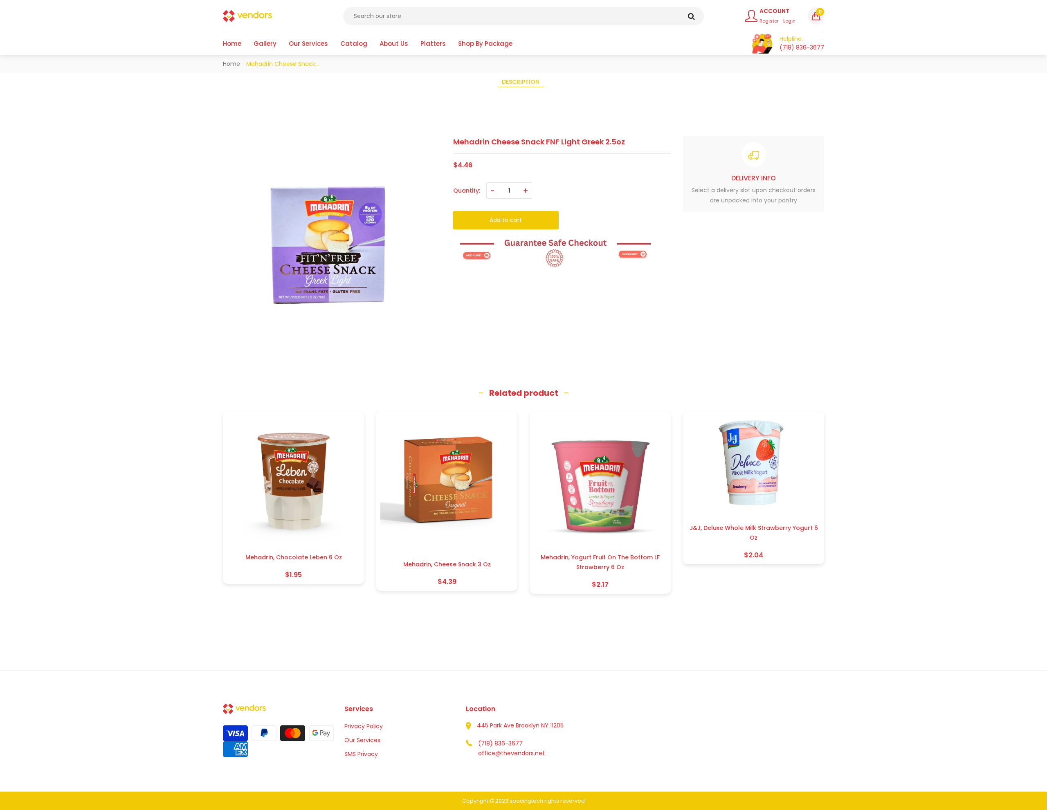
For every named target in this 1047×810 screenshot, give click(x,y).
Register (769, 21)
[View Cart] (762, 43)
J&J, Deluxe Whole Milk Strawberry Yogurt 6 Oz (754, 533)
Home (231, 64)
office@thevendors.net (511, 753)
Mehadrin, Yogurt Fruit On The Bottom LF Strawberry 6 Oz (600, 562)
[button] (816, 16)
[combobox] (523, 16)
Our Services (362, 740)
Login (789, 21)
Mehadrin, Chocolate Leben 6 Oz (293, 557)
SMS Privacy (361, 754)
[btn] (691, 16)
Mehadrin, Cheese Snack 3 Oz (447, 564)
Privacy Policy (363, 726)
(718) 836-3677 (500, 743)
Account (774, 11)
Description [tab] (520, 82)
